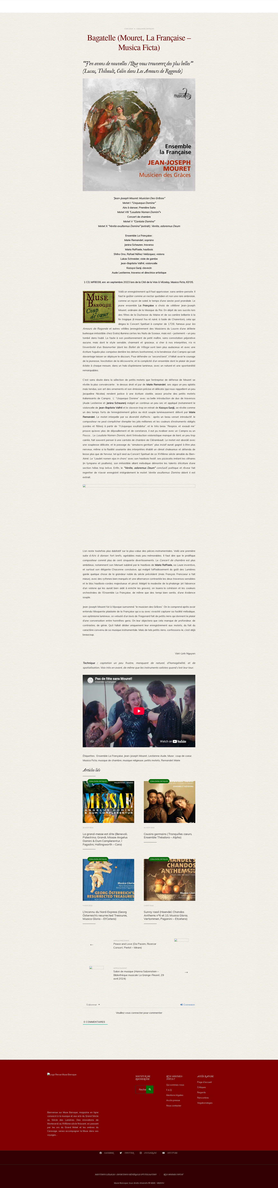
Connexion (189, 1004)
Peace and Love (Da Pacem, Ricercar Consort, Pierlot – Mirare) (134, 944)
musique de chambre (110, 760)
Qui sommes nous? (173, 1174)
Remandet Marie (170, 760)
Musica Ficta (90, 760)
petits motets (152, 760)
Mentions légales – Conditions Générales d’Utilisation (126, 1174)
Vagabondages (205, 1103)
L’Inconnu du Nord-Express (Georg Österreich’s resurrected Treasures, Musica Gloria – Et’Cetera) (105, 915)
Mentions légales (174, 1095)
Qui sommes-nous (175, 1085)
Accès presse (173, 1100)
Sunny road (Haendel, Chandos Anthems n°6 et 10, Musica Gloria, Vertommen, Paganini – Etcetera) (166, 915)
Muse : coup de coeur (179, 755)
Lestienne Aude (157, 755)
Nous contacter (173, 1105)
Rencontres (203, 1097)
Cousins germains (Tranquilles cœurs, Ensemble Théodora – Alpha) (168, 835)
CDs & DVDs (140, 29)
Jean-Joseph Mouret (135, 755)
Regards (201, 1092)
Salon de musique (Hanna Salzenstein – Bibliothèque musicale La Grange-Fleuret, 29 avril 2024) (138, 973)
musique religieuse (133, 760)
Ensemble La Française (109, 755)
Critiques (150, 29)
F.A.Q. (169, 1090)
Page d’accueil (204, 1082)
